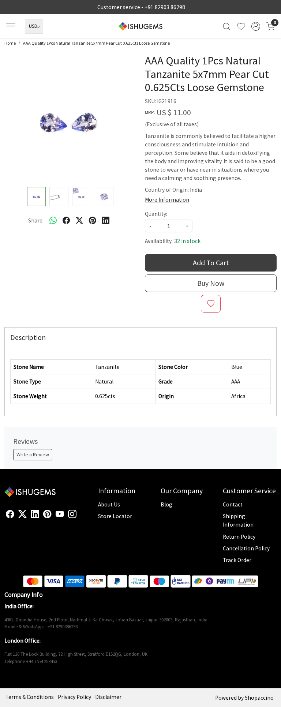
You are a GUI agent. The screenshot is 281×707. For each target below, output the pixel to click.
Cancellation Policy (246, 548)
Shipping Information (238, 520)
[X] (22, 514)
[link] (226, 26)
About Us (109, 504)
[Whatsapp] (53, 220)
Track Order (237, 560)
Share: (36, 220)
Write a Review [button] (32, 454)
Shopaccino (259, 697)
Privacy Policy (74, 696)
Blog (166, 504)
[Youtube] (59, 514)
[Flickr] (80, 517)
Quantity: (156, 213)
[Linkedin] (35, 514)
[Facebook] (10, 514)
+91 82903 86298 (165, 7)
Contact (233, 504)
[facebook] (66, 220)
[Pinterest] (47, 514)
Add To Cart (211, 262)
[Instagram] (72, 514)
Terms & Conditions (29, 696)
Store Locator (115, 516)
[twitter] (79, 220)
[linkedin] (105, 220)
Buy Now (210, 283)
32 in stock (187, 240)
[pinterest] (92, 220)
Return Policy (239, 536)
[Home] (140, 26)
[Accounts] (255, 26)
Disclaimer (108, 696)
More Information (167, 199)
